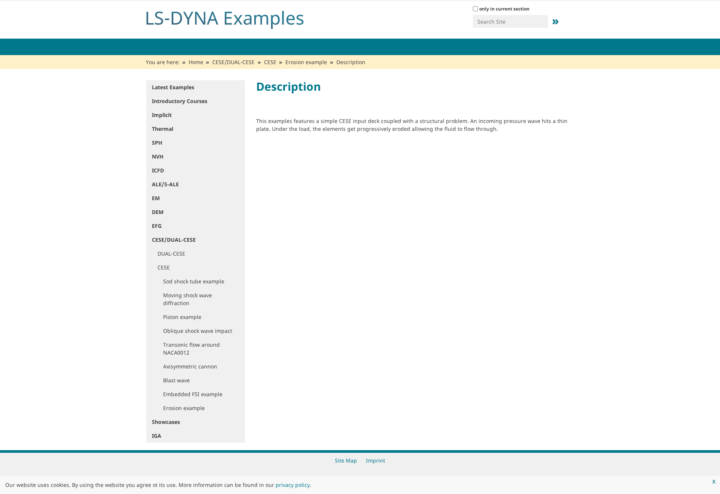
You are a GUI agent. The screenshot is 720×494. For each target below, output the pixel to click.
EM (156, 198)
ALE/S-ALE (165, 184)
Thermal (162, 128)
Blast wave (176, 380)
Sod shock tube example (193, 281)
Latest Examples (173, 87)
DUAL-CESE (171, 253)
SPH (157, 142)
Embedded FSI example (192, 394)
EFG (157, 225)
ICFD (158, 170)
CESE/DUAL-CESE (233, 62)
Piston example (182, 316)
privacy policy (293, 484)
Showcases (166, 421)
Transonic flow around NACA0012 (191, 348)
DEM (158, 212)
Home (196, 62)
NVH (158, 156)
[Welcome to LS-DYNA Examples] (236, 18)
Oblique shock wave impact (197, 330)
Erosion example (306, 62)
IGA (156, 435)
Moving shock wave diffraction (187, 299)
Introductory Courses (179, 101)
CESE (270, 62)
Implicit (162, 114)
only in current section (504, 9)
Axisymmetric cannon (190, 366)
